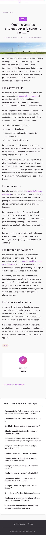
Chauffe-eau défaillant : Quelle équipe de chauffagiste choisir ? (21, 432)
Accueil (5, 12)
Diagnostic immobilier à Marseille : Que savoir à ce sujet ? (21, 447)
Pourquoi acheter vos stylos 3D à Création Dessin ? (21, 486)
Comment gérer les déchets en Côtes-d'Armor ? (23, 419)
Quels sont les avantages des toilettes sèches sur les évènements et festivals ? (22, 499)
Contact (30, 524)
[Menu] (26, 2)
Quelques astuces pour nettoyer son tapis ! (21, 453)
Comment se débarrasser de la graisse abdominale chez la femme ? (20, 479)
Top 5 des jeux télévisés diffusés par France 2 (22, 493)
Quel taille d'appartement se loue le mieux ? (22, 426)
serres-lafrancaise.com (28, 96)
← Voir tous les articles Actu (13, 385)
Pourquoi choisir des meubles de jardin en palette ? (21, 467)
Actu (11, 12)
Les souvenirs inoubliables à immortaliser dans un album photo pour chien (21, 506)
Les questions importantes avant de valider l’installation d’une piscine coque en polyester (23, 439)
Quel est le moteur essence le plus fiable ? (21, 473)
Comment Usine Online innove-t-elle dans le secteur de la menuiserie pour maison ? (22, 412)
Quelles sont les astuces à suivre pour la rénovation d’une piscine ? (20, 459)
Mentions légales (19, 524)
